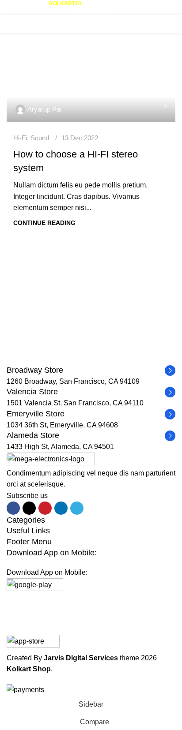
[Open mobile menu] (10, 24)
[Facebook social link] (13, 508)
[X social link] (29, 508)
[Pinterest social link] (45, 508)
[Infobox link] (91, 370)
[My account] (154, 24)
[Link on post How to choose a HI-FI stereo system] (91, 70)
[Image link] (51, 459)
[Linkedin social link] (61, 508)
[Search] (138, 24)
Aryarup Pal (44, 109)
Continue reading (44, 222)
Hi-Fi (20, 138)
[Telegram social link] (76, 508)
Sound (39, 138)
